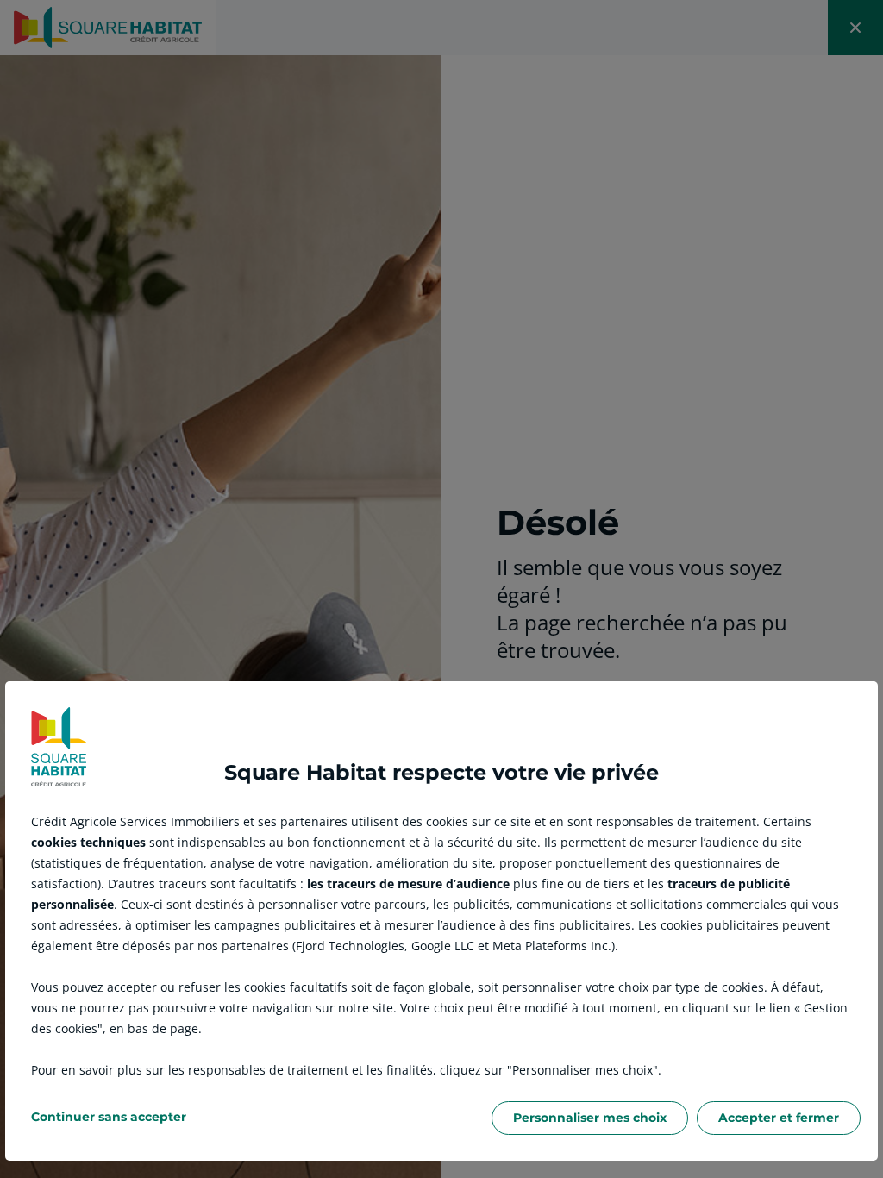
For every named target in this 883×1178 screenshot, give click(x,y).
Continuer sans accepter (108, 1117)
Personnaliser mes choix (590, 1117)
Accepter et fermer (778, 1117)
